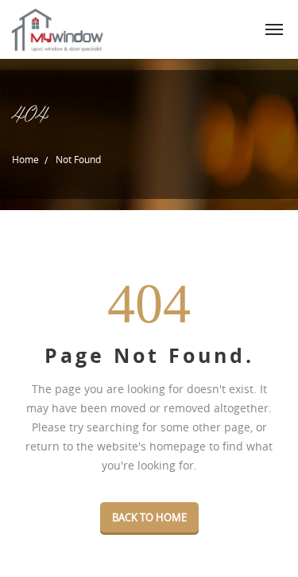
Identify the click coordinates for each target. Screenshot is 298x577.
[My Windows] (59, 29)
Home (25, 159)
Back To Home (149, 517)
